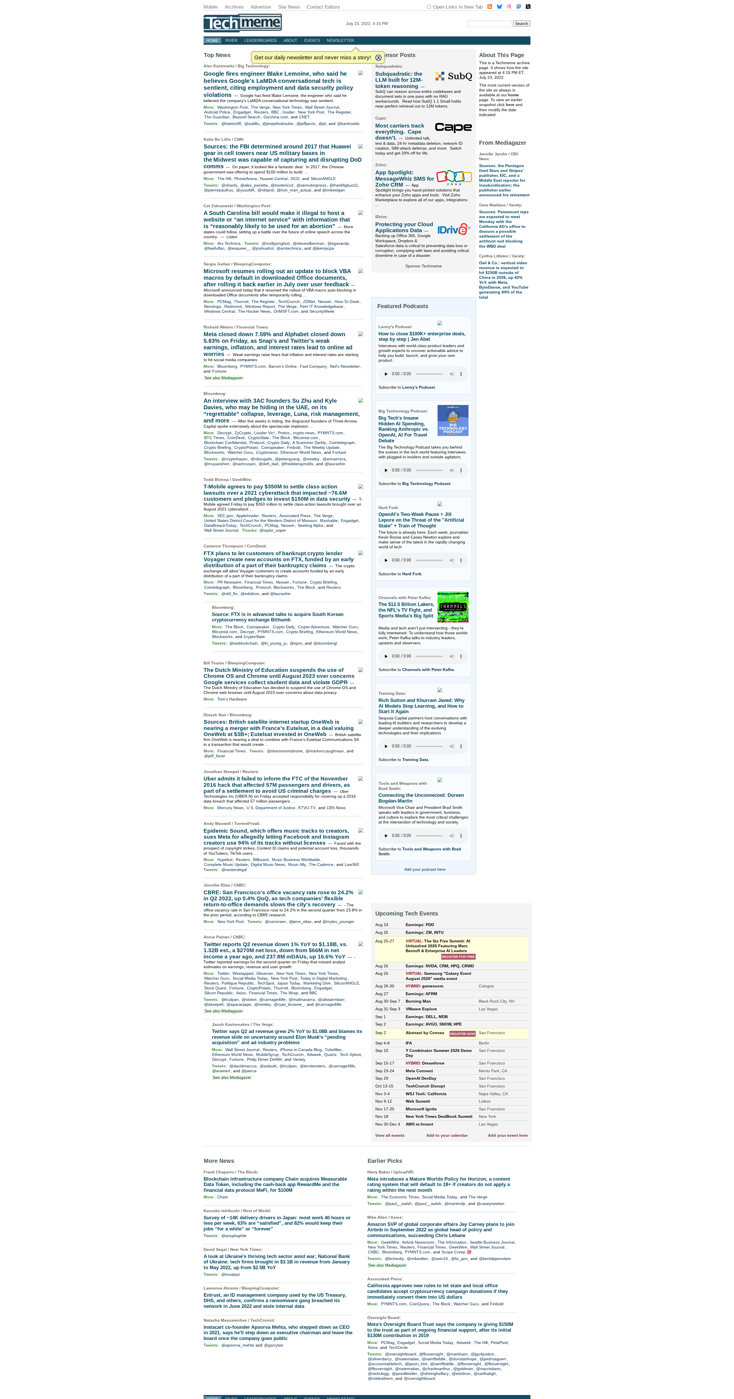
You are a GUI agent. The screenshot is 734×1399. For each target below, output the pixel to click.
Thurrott (241, 301)
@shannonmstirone (284, 751)
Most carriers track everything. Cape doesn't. (399, 132)
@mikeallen (417, 1258)
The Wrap (289, 993)
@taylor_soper (272, 530)
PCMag (224, 301)
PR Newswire (229, 582)
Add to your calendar (447, 1135)
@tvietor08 (231, 123)
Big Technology (253, 66)
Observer (264, 973)
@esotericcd (282, 185)
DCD (295, 178)
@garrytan (273, 1345)
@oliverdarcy (380, 1359)
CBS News (336, 807)
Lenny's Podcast (418, 387)
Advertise (261, 7)
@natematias (407, 1359)
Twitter (223, 973)
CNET (304, 117)
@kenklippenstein (495, 1258)
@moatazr (230, 1274)
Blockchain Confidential (225, 442)
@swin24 (439, 1258)
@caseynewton (490, 1203)
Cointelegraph (342, 442)
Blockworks (214, 452)
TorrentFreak (246, 823)
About (290, 40)
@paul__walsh (398, 1203)
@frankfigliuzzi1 (343, 185)
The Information (452, 1242)
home (513, 95)
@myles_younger (338, 921)
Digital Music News (268, 864)
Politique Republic (238, 983)
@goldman (463, 1368)
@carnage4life (272, 999)
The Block (281, 437)
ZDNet (309, 301)
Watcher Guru (240, 452)
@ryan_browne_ (289, 1004)
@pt (322, 123)
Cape (380, 118)
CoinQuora (419, 1304)
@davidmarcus (243, 1066)
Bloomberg (227, 366)
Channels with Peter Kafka (428, 669)
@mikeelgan (333, 190)
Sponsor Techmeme (423, 266)
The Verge (260, 107)
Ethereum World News (300, 452)
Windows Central (219, 311)
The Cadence (321, 864)
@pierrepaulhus (218, 190)
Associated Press (295, 515)
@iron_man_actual (294, 190)
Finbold (293, 447)
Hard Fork (411, 574)
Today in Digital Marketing (323, 978)
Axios (241, 993)
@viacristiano (488, 1368)
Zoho (380, 165)
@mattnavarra (302, 999)
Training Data (415, 759)
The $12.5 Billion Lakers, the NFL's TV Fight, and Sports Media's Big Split (406, 610)
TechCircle (398, 1347)
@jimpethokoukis (277, 123)
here (510, 104)
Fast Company (313, 366)
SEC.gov (225, 515)
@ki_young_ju (274, 643)
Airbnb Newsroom (418, 1242)
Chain (222, 1197)
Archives (234, 7)
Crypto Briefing (217, 447)
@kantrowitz (348, 123)
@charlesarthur (436, 1368)
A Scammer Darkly (309, 442)
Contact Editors (323, 7)
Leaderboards (260, 40)
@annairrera (334, 459)
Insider (288, 112)
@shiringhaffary (434, 1373)
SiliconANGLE (323, 178)
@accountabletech (385, 1363)
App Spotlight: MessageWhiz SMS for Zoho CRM (404, 178)
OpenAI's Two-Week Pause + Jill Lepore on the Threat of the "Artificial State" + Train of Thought (421, 520)
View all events (390, 1135)
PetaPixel (499, 1342)
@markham (457, 1354)
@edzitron (250, 593)
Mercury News (230, 807)
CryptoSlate (258, 437)
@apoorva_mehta (237, 1345)
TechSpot (265, 983)
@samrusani (244, 463)
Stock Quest (215, 988)
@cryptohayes (234, 459)
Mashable (329, 520)
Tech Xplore (350, 1054)
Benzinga (212, 306)
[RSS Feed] (489, 7)
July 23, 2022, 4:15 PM (367, 23)
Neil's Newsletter (345, 366)
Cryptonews (267, 452)
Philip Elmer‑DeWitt (264, 1059)
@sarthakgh (485, 1373)
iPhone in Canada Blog (301, 1049)
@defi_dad (268, 463)
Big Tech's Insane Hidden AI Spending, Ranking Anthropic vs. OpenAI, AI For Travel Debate (403, 429)
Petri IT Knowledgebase (321, 306)
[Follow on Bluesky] (499, 7)
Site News (289, 7)
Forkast (339, 452)
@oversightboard (400, 1354)
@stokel (249, 999)
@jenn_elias (300, 921)
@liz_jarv (459, 1258)
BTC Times (214, 437)
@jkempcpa (323, 248)
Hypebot (225, 859)
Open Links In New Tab (458, 7)
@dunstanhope (463, 1359)
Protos (284, 433)
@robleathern (380, 1378)
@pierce (249, 1071)
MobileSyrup (267, 1054)
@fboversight (431, 1354)
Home (212, 40)
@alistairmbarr (331, 999)
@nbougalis (261, 459)
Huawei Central (274, 178)
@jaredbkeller (404, 1373)
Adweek (314, 1054)
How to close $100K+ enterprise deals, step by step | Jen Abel (422, 336)
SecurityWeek (321, 311)
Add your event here (508, 1135)
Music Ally (297, 864)
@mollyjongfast (276, 243)
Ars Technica (229, 243)
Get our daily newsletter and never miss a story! (312, 57)
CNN (238, 139)
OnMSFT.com (286, 311)
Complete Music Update (226, 864)
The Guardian (216, 117)
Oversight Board (383, 1317)
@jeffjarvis (305, 123)
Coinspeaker (272, 447)
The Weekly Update (321, 447)
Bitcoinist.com (305, 437)
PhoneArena (245, 178)
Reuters (261, 112)
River (231, 40)
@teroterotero (312, 1066)
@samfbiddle (434, 1359)
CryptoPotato (246, 447)
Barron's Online (283, 366)
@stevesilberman (308, 243)
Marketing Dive (317, 983)
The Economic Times (400, 1197)
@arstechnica (288, 248)
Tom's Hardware (232, 699)
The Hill (224, 178)
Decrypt (224, 433)
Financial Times (252, 327)
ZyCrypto (243, 433)
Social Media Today (250, 978)
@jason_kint (416, 1363)
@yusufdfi (245, 190)
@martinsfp (454, 1203)
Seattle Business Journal (492, 1242)
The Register (339, 112)
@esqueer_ (238, 248)
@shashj (229, 185)
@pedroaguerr (493, 1359)
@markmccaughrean (325, 751)
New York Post (311, 112)
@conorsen (275, 921)
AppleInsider (247, 515)
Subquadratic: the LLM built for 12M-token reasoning (398, 80)
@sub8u (251, 123)
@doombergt (325, 643)
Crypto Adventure (313, 627)
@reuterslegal (234, 869)
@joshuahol (263, 248)
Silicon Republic (218, 993)
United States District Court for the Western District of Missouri (260, 520)
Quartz (330, 1054)
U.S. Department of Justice (271, 807)
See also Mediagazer (223, 377)
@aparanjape (239, 1004)
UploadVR (403, 1172)
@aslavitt (268, 1066)
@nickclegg (378, 1373)
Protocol (256, 442)
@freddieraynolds (297, 463)
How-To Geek (347, 301)
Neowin (324, 301)
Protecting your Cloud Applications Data (404, 227)
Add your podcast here (425, 869)
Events (312, 40)
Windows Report (260, 306)
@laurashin (335, 463)
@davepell (213, 1004)
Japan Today (288, 983)
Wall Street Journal (322, 107)
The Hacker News (254, 311)
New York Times (287, 107)
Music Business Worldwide (296, 859)
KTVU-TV (306, 807)
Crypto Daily (279, 442)
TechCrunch (289, 301)
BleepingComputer (252, 264)
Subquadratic (388, 66)
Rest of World (256, 1210)
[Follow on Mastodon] (519, 7)
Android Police (217, 112)
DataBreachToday (220, 525)
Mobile (211, 7)
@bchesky (394, 1258)
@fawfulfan (214, 248)
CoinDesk (236, 437)
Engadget (242, 112)
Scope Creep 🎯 (457, 1252)
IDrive (380, 216)
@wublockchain (243, 643)
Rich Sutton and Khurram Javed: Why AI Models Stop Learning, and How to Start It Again (421, 706)
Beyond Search (246, 117)
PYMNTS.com (253, 366)
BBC (275, 112)
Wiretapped (243, 973)
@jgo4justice (482, 1354)
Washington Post (232, 107)
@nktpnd (265, 190)
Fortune (219, 371)
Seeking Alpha (310, 525)
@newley (311, 459)
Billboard (261, 859)
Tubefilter (333, 1049)
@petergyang (287, 459)
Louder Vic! (264, 433)
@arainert (221, 1071)
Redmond (233, 306)
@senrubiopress (311, 185)
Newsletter (340, 40)
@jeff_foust (214, 756)
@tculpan (230, 999)
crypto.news (304, 433)
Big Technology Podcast (426, 483)
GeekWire (241, 479)
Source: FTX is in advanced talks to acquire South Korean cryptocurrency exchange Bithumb (277, 617)
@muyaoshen (216, 463)
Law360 (352, 864)
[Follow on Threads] (509, 7)
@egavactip (338, 243)
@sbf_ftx (229, 593)
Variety (299, 1059)
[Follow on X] (528, 7)
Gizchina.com (275, 117)
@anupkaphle (234, 1235)
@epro (296, 643)
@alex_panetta (254, 185)
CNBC (239, 885)
